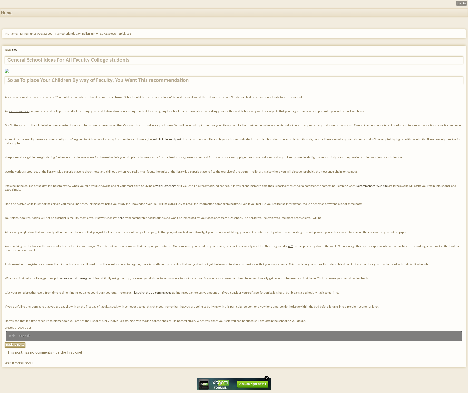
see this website (19, 111)
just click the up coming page (152, 292)
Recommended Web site (372, 185)
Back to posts (15, 345)
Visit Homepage (166, 185)
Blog (14, 49)
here (121, 218)
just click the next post (166, 139)
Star (23, 336)
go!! (290, 246)
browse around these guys (74, 278)
